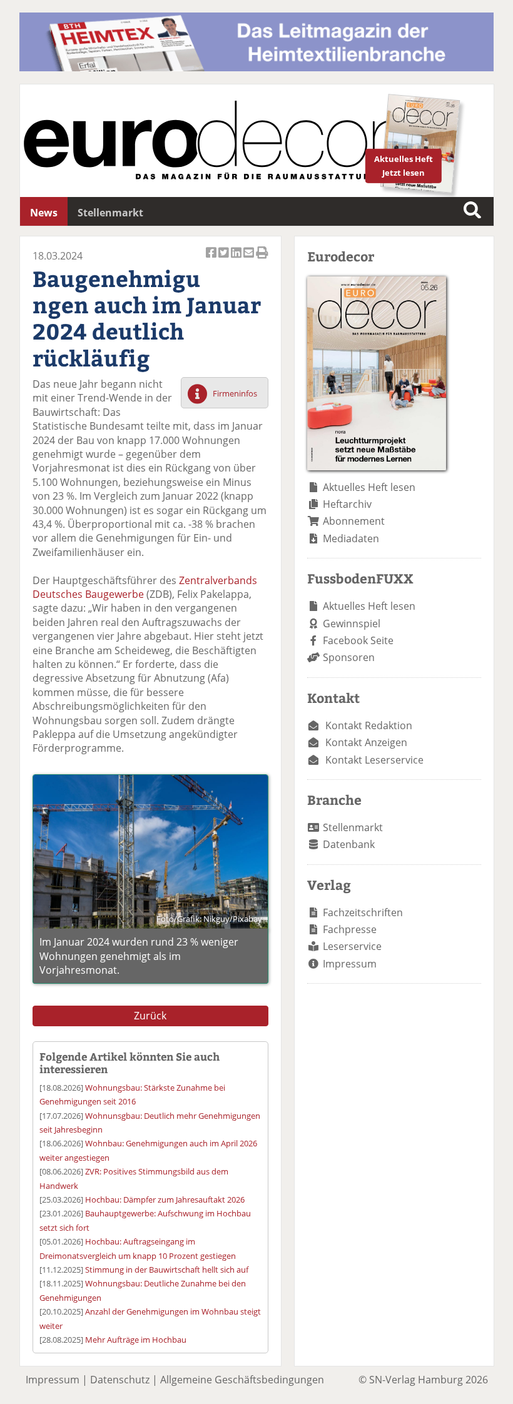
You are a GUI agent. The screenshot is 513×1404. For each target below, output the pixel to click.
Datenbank (349, 844)
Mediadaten (351, 538)
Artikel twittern (224, 259)
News (44, 213)
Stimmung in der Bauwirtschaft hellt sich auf (166, 1269)
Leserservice (352, 946)
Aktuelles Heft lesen (369, 487)
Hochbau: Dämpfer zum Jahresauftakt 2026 (165, 1199)
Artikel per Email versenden (249, 259)
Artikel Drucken (262, 259)
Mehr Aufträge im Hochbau (135, 1339)
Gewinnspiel (351, 623)
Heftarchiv (347, 504)
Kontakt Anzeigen (366, 742)
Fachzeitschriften (363, 912)
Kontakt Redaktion (368, 725)
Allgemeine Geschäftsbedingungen (242, 1379)
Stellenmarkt (110, 213)
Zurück (150, 1016)
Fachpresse (350, 929)
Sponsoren (349, 657)
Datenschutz (120, 1379)
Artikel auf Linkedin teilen (237, 259)
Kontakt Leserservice (374, 760)
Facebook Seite (358, 640)
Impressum (350, 964)
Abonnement (354, 521)
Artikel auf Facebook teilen (212, 259)
